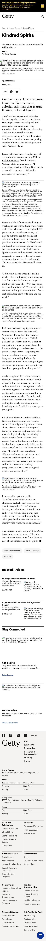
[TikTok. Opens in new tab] (25, 735)
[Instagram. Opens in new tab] (18, 735)
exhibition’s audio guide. (25, 541)
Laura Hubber (9, 81)
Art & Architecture (9, 54)
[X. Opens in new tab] (10, 735)
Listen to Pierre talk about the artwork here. (22, 214)
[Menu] (40, 935)
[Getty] (8, 16)
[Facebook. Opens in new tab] (3, 735)
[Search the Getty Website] (43, 16)
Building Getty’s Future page (12, 7)
